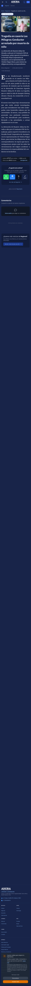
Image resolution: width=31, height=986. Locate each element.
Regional (7, 5)
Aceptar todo (15, 981)
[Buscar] (6, 2)
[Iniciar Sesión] (28, 2)
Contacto (3, 934)
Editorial (3, 921)
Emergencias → (24, 160)
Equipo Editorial (4, 949)
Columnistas (3, 923)
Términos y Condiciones (6, 951)
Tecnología (18, 910)
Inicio (2, 11)
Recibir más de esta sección (12, 244)
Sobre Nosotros (4, 942)
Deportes (3, 910)
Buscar (17, 923)
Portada (18, 921)
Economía (3, 913)
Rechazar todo (15, 974)
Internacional (4, 915)
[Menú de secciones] (2, 2)
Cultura (18, 908)
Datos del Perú (19, 926)
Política (2, 908)
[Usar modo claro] (24, 2)
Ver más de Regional (14, 182)
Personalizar (15, 978)
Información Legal (5, 944)
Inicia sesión (8, 213)
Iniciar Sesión (4, 932)
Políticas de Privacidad (6, 947)
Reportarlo (19, 189)
